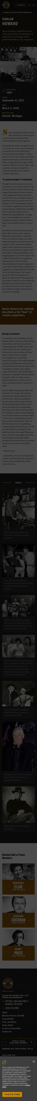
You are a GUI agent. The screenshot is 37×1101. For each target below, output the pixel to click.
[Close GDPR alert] (34, 1061)
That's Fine (12, 1094)
